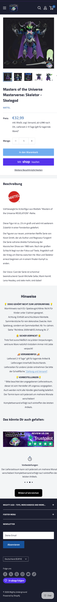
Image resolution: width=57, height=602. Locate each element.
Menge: (6, 141)
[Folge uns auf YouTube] (28, 574)
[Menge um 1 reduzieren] (15, 141)
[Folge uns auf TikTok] (34, 574)
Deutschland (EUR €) (13, 559)
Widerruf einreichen (28, 493)
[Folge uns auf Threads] (17, 574)
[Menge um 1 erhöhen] (32, 141)
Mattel (6, 107)
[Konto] (45, 8)
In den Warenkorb (28, 152)
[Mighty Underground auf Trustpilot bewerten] (28, 433)
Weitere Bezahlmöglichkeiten (28, 170)
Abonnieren (14, 544)
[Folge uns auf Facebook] (5, 574)
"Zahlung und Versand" (36, 371)
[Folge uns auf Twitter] (11, 574)
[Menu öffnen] (4, 8)
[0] (51, 8)
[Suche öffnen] (39, 8)
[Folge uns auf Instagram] (22, 574)
